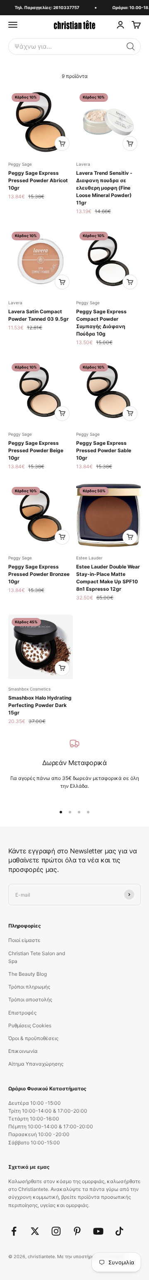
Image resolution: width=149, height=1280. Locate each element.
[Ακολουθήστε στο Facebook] (13, 1231)
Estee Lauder (89, 557)
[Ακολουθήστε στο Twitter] (35, 1231)
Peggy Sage (20, 164)
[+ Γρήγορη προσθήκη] (62, 143)
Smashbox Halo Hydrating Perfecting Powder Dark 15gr (40, 705)
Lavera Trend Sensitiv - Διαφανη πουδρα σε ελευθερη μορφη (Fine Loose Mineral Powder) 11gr (104, 188)
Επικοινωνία (23, 1051)
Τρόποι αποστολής (30, 999)
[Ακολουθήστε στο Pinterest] (77, 1231)
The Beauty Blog (27, 974)
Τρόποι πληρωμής (29, 987)
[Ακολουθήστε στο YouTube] (98, 1231)
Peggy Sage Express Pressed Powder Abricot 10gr (38, 180)
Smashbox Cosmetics (29, 688)
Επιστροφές (22, 1013)
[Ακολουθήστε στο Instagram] (56, 1231)
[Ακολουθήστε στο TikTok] (119, 1231)
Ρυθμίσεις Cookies (29, 1025)
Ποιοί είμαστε (24, 940)
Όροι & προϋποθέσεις (33, 1038)
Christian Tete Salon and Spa (36, 957)
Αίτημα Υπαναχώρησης (35, 1064)
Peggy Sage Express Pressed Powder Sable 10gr (103, 450)
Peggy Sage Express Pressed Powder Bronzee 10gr (39, 574)
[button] (131, 46)
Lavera (83, 164)
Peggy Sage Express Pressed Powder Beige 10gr (35, 450)
